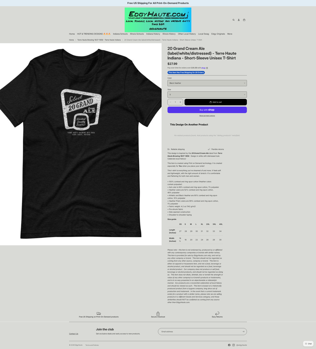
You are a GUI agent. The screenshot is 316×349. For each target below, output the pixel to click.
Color (170, 78)
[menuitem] (229, 34)
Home (71, 40)
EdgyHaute (78, 345)
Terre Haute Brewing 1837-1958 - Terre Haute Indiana (99, 40)
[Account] (238, 20)
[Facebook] (229, 345)
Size (169, 89)
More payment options (207, 116)
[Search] (233, 20)
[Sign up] (243, 331)
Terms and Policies (92, 345)
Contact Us (73, 334)
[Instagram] (233, 345)
